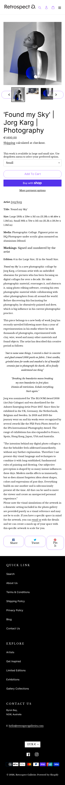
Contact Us (13, 628)
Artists (10, 652)
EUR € (31, 744)
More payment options (32, 190)
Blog (9, 619)
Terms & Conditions (18, 592)
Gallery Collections (17, 688)
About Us (12, 583)
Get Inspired (13, 661)
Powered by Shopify (47, 775)
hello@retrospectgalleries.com (26, 725)
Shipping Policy (15, 601)
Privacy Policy (14, 610)
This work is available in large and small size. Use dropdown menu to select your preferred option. (31, 155)
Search (10, 573)
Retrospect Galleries (26, 775)
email (36, 519)
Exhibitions (12, 679)
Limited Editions (16, 670)
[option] (18, 95)
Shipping (9, 142)
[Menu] (59, 7)
